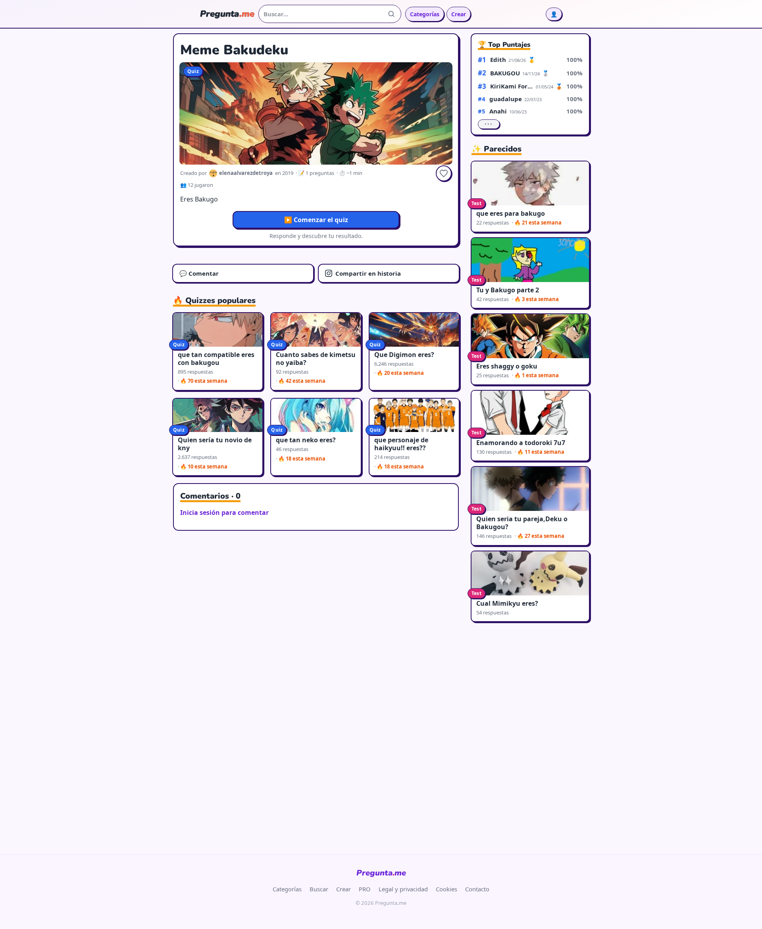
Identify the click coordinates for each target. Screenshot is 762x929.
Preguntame (381, 873)
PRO (365, 889)
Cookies (446, 889)
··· (489, 124)
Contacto (477, 889)
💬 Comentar (199, 273)
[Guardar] (444, 173)
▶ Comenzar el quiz (316, 219)
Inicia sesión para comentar (224, 512)
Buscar (319, 889)
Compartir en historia (368, 273)
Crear (458, 14)
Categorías (424, 14)
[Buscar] (391, 14)
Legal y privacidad (403, 889)
